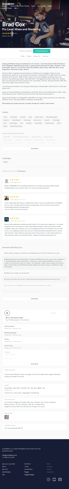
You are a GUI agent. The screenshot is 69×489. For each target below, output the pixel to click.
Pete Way (29, 123)
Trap (43, 388)
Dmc (21, 123)
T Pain (5, 117)
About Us (5, 469)
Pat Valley (22, 221)
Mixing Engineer (9, 326)
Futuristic (23, 117)
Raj (20, 182)
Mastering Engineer (10, 333)
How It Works (24, 6)
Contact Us (50, 472)
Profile (23, 56)
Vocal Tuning (8, 346)
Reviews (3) (36, 56)
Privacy (49, 469)
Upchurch (6, 120)
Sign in (16, 8)
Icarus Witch (38, 123)
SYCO (58, 123)
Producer (7, 352)
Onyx (5, 123)
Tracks (33, 6)
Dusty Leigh (27, 120)
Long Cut (47, 120)
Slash (30, 117)
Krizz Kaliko (13, 117)
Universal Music (49, 123)
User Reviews (6, 472)
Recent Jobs (14, 6)
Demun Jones (39, 117)
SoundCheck (41, 6)
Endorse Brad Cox (9, 171)
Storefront (27, 464)
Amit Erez (22, 199)
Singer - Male (8, 359)
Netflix (5, 126)
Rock (39, 388)
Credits (29, 56)
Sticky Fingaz (13, 123)
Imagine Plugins (7, 8)
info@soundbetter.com (9, 455)
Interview (45, 56)
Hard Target (56, 120)
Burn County (37, 120)
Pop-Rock (34, 388)
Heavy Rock (16, 388)
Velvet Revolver (16, 120)
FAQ (3, 475)
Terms (48, 464)
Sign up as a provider (8, 464)
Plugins (50, 6)
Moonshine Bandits (51, 117)
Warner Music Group (16, 126)
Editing (6, 339)
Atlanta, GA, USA (7, 36)
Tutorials (49, 467)
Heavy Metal (8, 388)
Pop (28, 388)
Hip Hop (23, 388)
